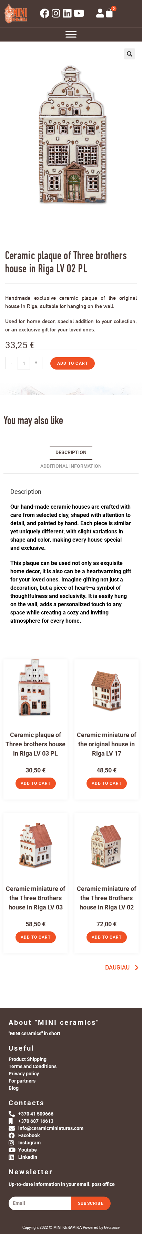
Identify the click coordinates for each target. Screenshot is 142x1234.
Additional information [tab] (71, 466)
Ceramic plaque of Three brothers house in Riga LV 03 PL (35, 744)
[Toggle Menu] (71, 34)
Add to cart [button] (36, 783)
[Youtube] (79, 13)
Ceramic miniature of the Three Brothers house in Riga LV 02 (106, 898)
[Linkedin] (67, 13)
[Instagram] (56, 13)
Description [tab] (71, 452)
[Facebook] (45, 13)
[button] (129, 53)
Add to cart (72, 363)
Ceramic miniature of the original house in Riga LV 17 (106, 744)
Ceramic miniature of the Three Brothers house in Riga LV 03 (35, 898)
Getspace (112, 1227)
